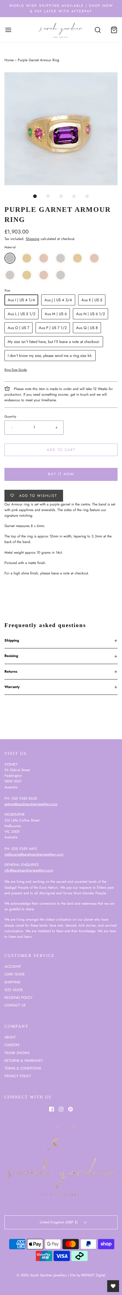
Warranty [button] (12, 687)
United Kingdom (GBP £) (59, 1222)
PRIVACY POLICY (17, 1076)
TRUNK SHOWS (17, 1053)
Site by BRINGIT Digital (87, 1275)
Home (9, 60)
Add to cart (61, 449)
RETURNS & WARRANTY (23, 1060)
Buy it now (61, 474)
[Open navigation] (8, 30)
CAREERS (12, 1045)
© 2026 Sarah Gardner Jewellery (42, 1275)
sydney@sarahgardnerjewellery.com (30, 804)
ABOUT (10, 1037)
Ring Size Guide (15, 369)
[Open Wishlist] (113, 1286)
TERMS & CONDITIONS (22, 1068)
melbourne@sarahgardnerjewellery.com (33, 854)
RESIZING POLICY (18, 997)
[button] (61, 128)
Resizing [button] (11, 655)
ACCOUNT (12, 966)
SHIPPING (12, 982)
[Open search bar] (97, 30)
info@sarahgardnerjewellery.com (28, 870)
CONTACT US (15, 1005)
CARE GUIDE (14, 974)
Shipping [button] (11, 640)
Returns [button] (10, 671)
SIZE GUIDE (13, 990)
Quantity (10, 416)
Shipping (32, 238)
